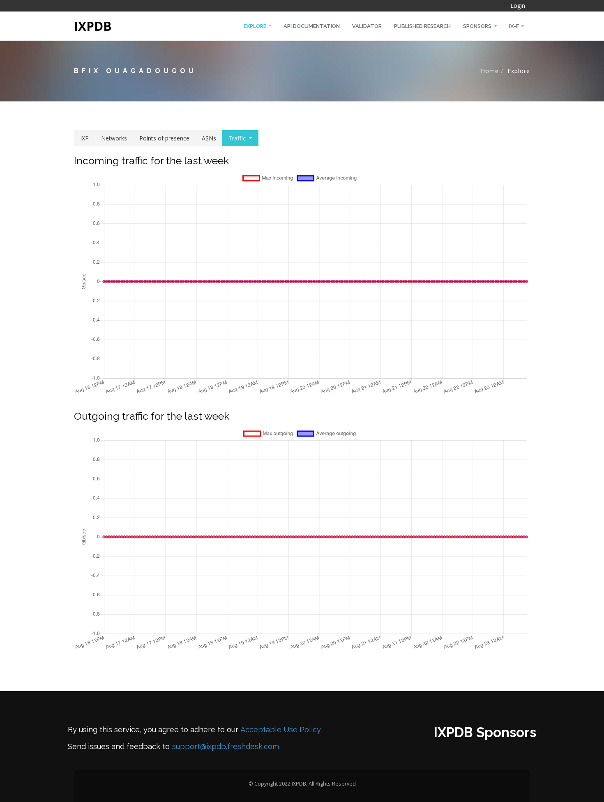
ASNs (209, 138)
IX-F (514, 26)
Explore (255, 26)
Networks (114, 138)
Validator (367, 26)
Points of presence (164, 138)
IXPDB (93, 26)
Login (517, 5)
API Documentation (312, 26)
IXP (84, 138)
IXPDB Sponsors (485, 732)
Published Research (422, 26)
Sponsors (478, 26)
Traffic (237, 138)
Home (490, 71)
